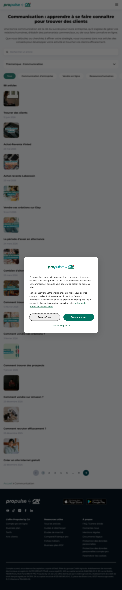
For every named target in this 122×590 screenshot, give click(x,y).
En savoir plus (60, 325)
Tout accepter (79, 317)
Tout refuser (45, 317)
